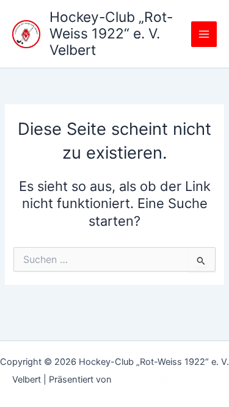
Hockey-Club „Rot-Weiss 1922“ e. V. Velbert (111, 34)
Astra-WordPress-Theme (165, 379)
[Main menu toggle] (204, 34)
